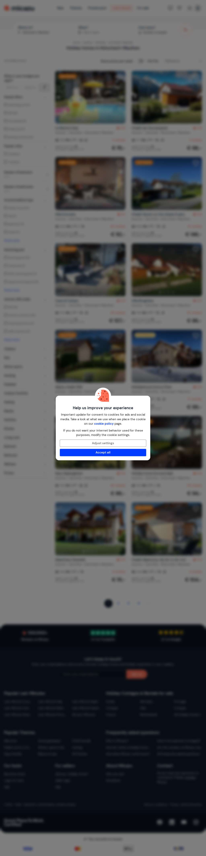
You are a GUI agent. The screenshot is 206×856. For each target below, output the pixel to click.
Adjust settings (103, 443)
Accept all (103, 452)
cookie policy (104, 424)
